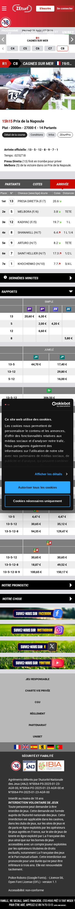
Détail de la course (14, 134)
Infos (51, 134)
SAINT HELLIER (28, 253)
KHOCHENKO (27, 263)
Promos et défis (50, 33)
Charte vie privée (37, 690)
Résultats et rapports (30, 33)
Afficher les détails (48, 474)
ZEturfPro (65, 134)
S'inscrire (45, 8)
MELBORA (25, 211)
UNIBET (37, 736)
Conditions (37, 134)
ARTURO (23, 243)
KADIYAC (24, 222)
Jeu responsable (37, 679)
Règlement (37, 713)
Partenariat (37, 725)
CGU (37, 702)
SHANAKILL (26, 232)
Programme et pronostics (9, 33)
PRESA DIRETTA (28, 201)
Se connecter (65, 8)
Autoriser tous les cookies (37, 487)
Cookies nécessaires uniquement (37, 501)
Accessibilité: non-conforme (26, 890)
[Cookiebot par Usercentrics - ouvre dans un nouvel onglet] (53, 404)
